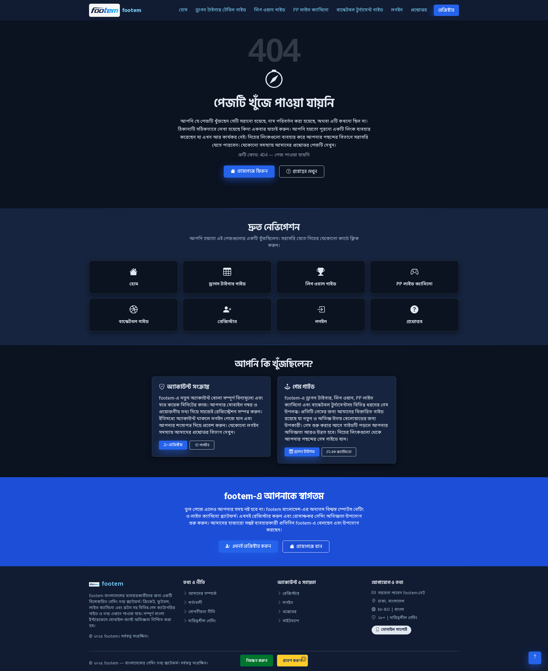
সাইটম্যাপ (291, 621)
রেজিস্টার (446, 10)
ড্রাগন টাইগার (304, 451)
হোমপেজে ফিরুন (252, 171)
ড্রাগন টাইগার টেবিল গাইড (221, 10)
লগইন (397, 10)
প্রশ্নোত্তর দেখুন (305, 171)
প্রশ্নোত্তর (419, 10)
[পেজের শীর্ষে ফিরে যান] (535, 658)
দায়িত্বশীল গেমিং (202, 621)
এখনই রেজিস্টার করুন (251, 546)
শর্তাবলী (195, 603)
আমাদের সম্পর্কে (202, 594)
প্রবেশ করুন (292, 660)
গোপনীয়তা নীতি (201, 612)
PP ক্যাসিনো (341, 452)
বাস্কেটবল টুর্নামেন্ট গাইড (360, 10)
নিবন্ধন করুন (256, 660)
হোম (183, 10)
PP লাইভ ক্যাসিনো (311, 10)
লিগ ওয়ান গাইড (269, 10)
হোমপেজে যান (309, 546)
